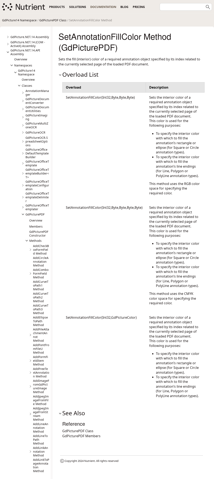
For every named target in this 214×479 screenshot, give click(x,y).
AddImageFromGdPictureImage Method (41, 386)
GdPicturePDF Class (52, 20)
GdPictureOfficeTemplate (37, 163)
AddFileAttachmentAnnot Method (41, 335)
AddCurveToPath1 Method (40, 285)
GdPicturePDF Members (81, 436)
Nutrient (89, 461)
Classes (27, 86)
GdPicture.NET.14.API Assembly (25, 52)
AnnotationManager (37, 93)
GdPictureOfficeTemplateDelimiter (37, 197)
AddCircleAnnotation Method (40, 261)
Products (57, 7)
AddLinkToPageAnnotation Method (41, 465)
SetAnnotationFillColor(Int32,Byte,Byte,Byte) (100, 97)
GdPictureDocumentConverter (37, 101)
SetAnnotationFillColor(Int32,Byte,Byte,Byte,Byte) (104, 207)
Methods (35, 241)
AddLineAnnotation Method (40, 427)
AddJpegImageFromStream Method (41, 414)
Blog (124, 7)
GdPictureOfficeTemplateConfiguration (37, 185)
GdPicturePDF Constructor (38, 233)
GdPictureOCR (35, 132)
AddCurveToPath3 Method (40, 309)
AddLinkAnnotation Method (40, 451)
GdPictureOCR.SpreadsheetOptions (36, 141)
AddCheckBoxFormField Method (41, 249)
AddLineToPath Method (40, 439)
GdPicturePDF (35, 214)
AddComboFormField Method (40, 273)
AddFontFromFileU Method (41, 348)
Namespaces (23, 65)
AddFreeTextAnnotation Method (41, 372)
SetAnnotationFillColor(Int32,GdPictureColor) (101, 317)
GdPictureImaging (36, 117)
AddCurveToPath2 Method (40, 297)
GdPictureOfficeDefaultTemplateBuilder (37, 153)
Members (36, 226)
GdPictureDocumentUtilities (37, 109)
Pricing (139, 7)
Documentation (103, 7)
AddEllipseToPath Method (40, 321)
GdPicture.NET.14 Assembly (29, 37)
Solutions (77, 7)
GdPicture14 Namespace (19, 20)
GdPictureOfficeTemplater (37, 207)
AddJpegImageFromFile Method (41, 400)
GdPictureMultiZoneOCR (36, 125)
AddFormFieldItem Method (40, 360)
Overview (20, 59)
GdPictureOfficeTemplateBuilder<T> (37, 173)
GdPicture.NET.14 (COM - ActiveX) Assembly (27, 44)
